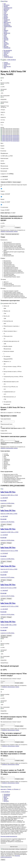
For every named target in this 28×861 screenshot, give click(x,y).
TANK (5, 34)
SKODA (6, 6)
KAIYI (5, 31)
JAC (5, 29)
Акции (5, 54)
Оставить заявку (19, 682)
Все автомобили (8, 50)
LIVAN (5, 37)
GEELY (5, 15)
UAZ (5, 13)
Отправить (17, 227)
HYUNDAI (6, 5)
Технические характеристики (12, 234)
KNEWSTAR (7, 47)
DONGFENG (7, 25)
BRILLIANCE (7, 22)
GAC (5, 27)
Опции (2, 234)
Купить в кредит (16, 182)
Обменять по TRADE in (6, 182)
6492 (5, 67)
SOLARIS (6, 43)
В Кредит (9, 505)
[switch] (1, 188)
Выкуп (5, 797)
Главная (6, 62)
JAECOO (6, 39)
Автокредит (7, 51)
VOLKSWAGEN (8, 7)
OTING (5, 42)
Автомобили (7, 63)
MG (5, 41)
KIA (5, 3)
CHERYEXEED (8, 26)
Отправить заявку (19, 742)
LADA (5, 11)
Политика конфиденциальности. (9, 836)
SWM (5, 45)
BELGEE (6, 46)
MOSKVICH (7, 33)
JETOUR (6, 38)
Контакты (6, 55)
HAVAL (6, 18)
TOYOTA (6, 23)
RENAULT (6, 9)
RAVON (6, 14)
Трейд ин (6, 53)
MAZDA (6, 17)
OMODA (6, 30)
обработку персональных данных (9, 231)
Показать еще (4, 637)
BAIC (5, 35)
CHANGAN (7, 19)
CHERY (6, 21)
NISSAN (6, 10)
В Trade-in (3, 505)
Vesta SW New (7, 66)
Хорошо (3, 859)
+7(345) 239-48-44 (8, 57)
